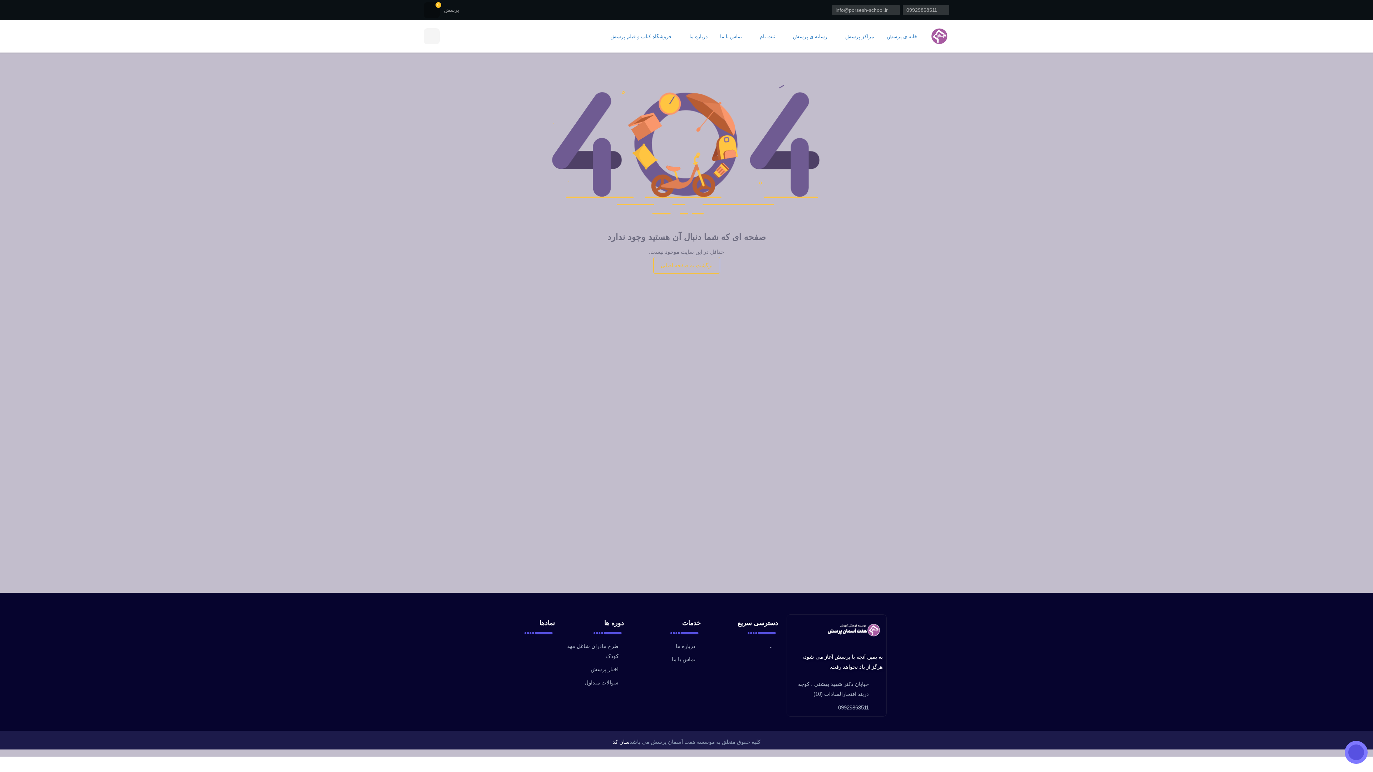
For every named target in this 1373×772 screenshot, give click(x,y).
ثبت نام (766, 36)
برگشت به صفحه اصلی (687, 265)
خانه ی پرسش (902, 36)
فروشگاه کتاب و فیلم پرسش (640, 36)
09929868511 (922, 10)
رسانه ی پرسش (809, 36)
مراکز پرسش (859, 36)
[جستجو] (432, 36)
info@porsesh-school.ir (862, 10)
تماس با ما (731, 36)
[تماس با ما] (1356, 752)
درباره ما (698, 36)
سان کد (621, 742)
